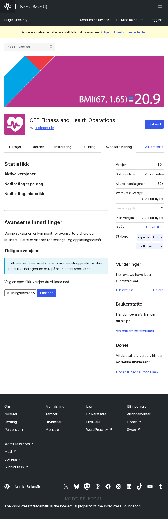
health (142, 246)
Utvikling (88, 147)
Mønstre (52, 429)
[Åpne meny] (161, 6)
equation (144, 237)
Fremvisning (54, 406)
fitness (157, 237)
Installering (62, 147)
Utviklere (93, 422)
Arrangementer (138, 414)
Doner (134, 422)
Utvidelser (53, 422)
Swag (133, 429)
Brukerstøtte (154, 147)
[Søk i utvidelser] (50, 47)
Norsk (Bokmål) (27, 487)
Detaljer (15, 147)
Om (7, 406)
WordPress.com (19, 444)
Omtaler (38, 147)
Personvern (13, 429)
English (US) (155, 227)
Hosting (10, 422)
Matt (10, 451)
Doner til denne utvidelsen (137, 372)
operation (155, 246)
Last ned (154, 124)
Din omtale (124, 290)
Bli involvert (136, 406)
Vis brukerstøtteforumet (135, 331)
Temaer (51, 414)
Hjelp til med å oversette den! (125, 32)
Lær (89, 406)
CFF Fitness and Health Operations (72, 120)
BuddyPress (16, 467)
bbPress (13, 459)
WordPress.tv (99, 429)
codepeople (44, 127)
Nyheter (10, 414)
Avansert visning (119, 147)
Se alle (158, 290)
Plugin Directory (16, 20)
